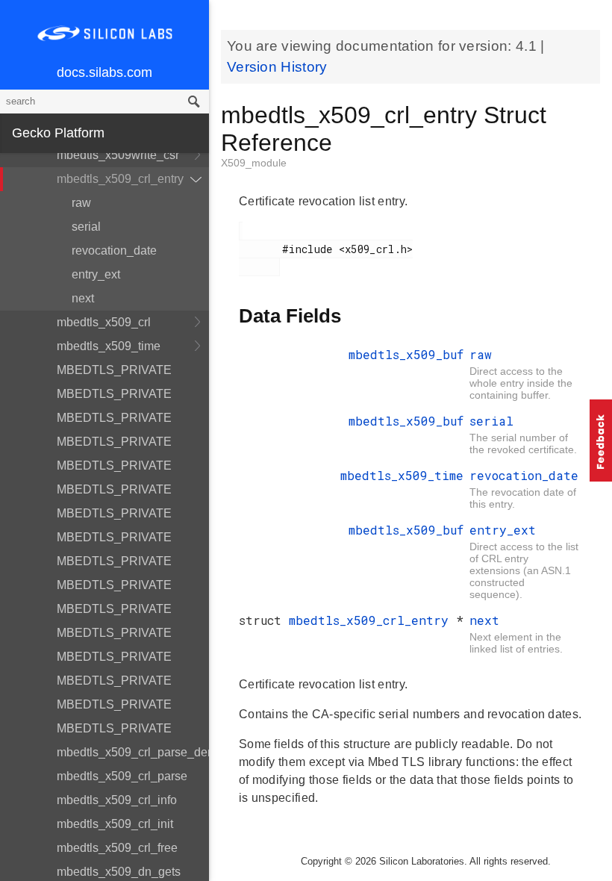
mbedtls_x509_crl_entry (120, 178)
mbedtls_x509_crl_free (117, 847)
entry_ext (96, 274)
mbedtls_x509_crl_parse (122, 776)
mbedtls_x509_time (108, 346)
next (83, 298)
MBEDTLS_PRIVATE (114, 370)
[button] (601, 440)
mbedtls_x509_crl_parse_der (133, 752)
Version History (277, 67)
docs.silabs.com (104, 72)
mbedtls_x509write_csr (118, 155)
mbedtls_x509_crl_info (117, 800)
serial (86, 226)
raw (81, 202)
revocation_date (114, 250)
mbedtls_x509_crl (104, 322)
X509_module (254, 163)
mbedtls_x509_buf (406, 354)
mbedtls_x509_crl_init (115, 824)
